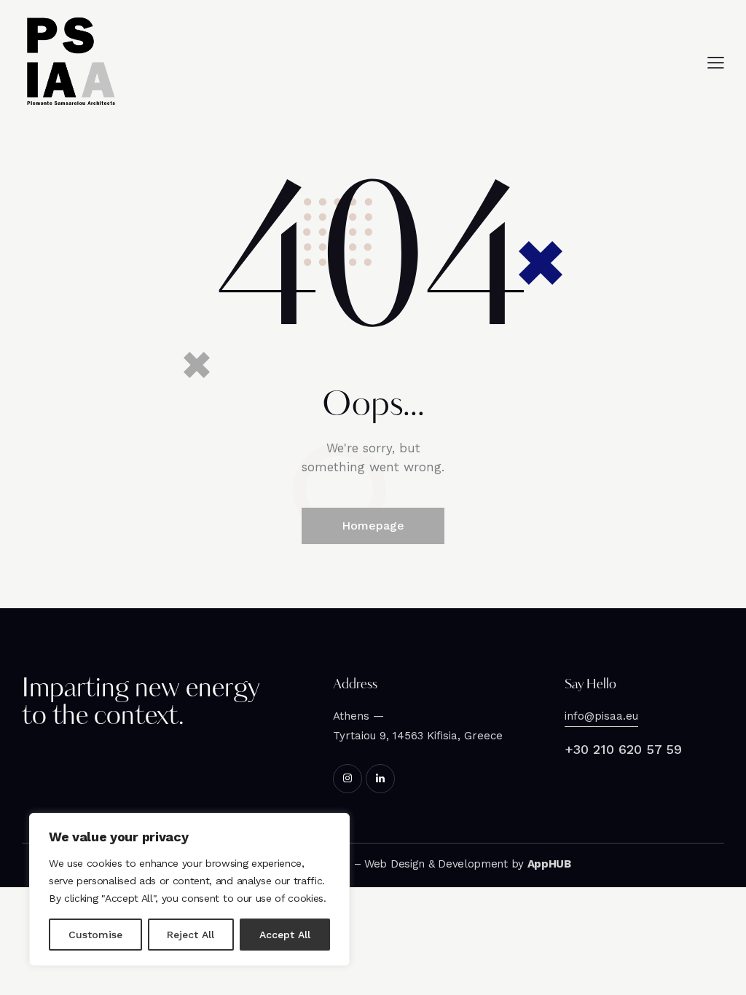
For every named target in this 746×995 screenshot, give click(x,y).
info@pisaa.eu (601, 716)
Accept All (284, 934)
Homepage (373, 525)
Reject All (190, 934)
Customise (95, 934)
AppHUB (549, 863)
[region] (189, 889)
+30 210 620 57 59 (623, 749)
